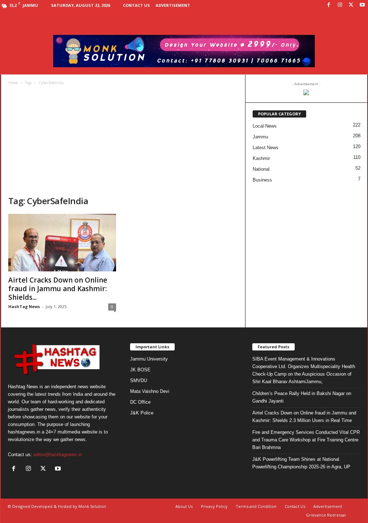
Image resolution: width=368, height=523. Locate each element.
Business (262, 180)
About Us (184, 506)
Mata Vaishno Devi (149, 391)
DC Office (140, 402)
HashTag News (24, 306)
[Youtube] (362, 5)
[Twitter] (351, 5)
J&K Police (141, 413)
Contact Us (136, 5)
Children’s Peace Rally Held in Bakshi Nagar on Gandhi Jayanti (301, 397)
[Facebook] (329, 5)
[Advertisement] (123, 141)
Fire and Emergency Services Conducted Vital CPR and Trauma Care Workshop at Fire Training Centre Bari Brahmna (306, 440)
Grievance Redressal (326, 515)
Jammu (260, 136)
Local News (265, 126)
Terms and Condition (256, 506)
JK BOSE (140, 369)
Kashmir (261, 158)
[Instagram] (340, 5)
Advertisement (173, 5)
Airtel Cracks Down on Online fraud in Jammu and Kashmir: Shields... (57, 288)
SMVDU (138, 380)
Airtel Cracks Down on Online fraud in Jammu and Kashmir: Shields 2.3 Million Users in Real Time (304, 416)
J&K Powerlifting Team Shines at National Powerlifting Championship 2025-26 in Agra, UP (301, 463)
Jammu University (149, 359)
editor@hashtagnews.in (57, 454)
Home (13, 82)
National (261, 169)
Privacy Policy (214, 506)
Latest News (266, 147)
